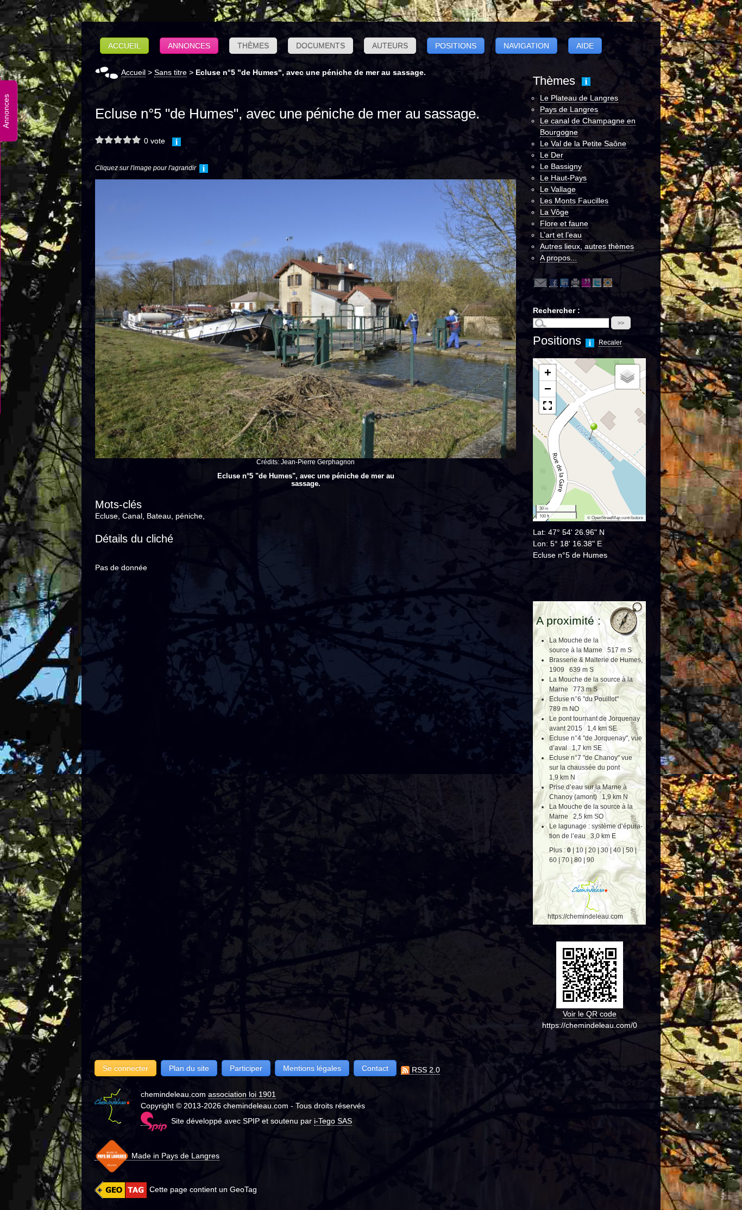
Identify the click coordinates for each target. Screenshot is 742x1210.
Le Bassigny (561, 166)
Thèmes (253, 45)
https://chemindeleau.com (585, 916)
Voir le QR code (590, 1013)
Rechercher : (556, 310)
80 (578, 860)
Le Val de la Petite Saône (583, 143)
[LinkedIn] (564, 282)
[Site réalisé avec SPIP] (154, 1121)
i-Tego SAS (333, 1121)
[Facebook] (553, 282)
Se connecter (125, 1068)
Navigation (526, 45)
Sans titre (170, 72)
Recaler (610, 342)
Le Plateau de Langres (579, 97)
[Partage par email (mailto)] (540, 282)
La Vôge (554, 212)
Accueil (124, 45)
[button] (589, 431)
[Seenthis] (586, 282)
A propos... (558, 257)
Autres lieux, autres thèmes (587, 246)
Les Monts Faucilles (574, 200)
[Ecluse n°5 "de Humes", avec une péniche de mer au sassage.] (305, 318)
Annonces (189, 45)
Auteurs (390, 45)
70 (565, 860)
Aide (585, 45)
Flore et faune (564, 223)
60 (553, 860)
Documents (320, 45)
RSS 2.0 (425, 1069)
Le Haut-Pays (563, 177)
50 (629, 850)
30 (604, 850)
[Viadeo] (607, 282)
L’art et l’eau (561, 234)
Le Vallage (558, 189)
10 (579, 850)
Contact (375, 1068)
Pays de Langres (569, 109)
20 (592, 850)
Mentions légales (312, 1068)
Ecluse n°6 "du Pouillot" (584, 699)
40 (617, 850)
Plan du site (189, 1068)
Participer (246, 1068)
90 (590, 860)
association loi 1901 (242, 1094)
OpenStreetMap (606, 517)
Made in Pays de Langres (174, 1155)
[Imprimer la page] (575, 282)
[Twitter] (597, 282)
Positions (455, 45)
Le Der (551, 155)
